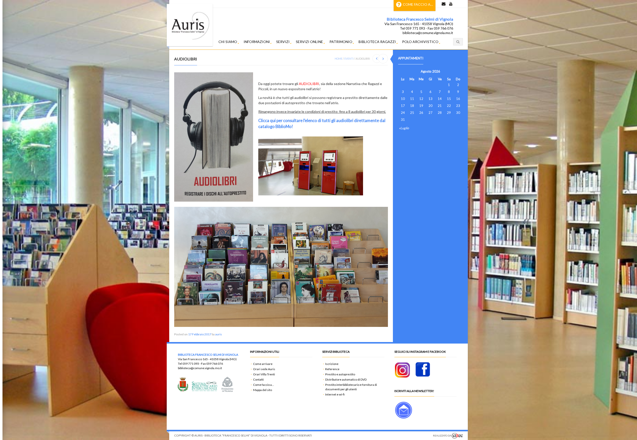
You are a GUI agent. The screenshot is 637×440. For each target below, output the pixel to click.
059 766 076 (214, 363)
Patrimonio (340, 42)
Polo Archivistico (420, 42)
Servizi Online (309, 42)
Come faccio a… (418, 4)
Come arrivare (262, 364)
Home (338, 58)
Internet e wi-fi (335, 394)
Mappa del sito (262, 390)
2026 (436, 71)
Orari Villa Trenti (264, 374)
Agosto (426, 71)
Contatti (258, 379)
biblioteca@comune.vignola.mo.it (200, 368)
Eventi (349, 58)
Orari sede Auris (264, 369)
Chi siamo (227, 42)
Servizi (283, 42)
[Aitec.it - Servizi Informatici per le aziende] (457, 436)
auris (218, 334)
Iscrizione (331, 364)
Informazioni (257, 42)
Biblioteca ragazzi (377, 42)
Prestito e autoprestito (340, 374)
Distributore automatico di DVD (346, 379)
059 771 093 (190, 363)
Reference (332, 369)
